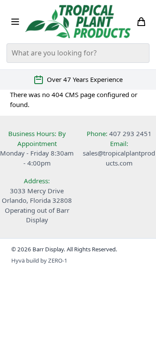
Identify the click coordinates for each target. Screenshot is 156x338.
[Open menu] (15, 21)
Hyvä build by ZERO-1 (39, 260)
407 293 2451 (130, 133)
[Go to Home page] (78, 21)
